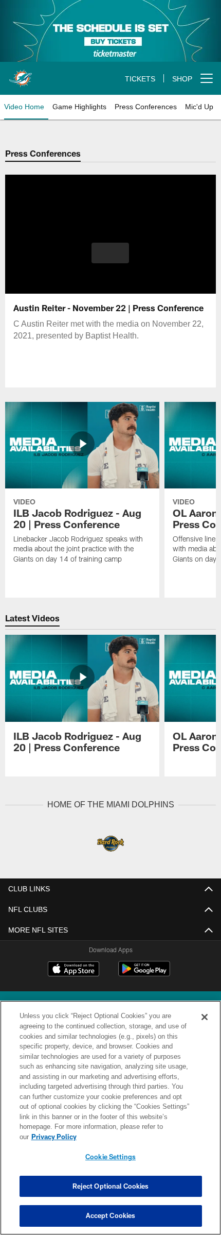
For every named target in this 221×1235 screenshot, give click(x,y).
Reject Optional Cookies (110, 1186)
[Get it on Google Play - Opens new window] (144, 973)
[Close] (204, 1027)
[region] (110, 1123)
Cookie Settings (110, 1157)
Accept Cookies (111, 1215)
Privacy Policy (133, 1136)
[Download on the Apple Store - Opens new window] (73, 969)
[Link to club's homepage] (20, 74)
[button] (110, 253)
